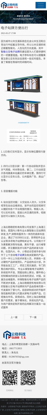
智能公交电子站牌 (10, 51)
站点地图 (36, 403)
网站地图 (29, 403)
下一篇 (33, 317)
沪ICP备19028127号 (17, 403)
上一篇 (13, 317)
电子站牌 (19, 255)
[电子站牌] (10, 5)
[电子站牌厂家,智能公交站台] (23, 335)
